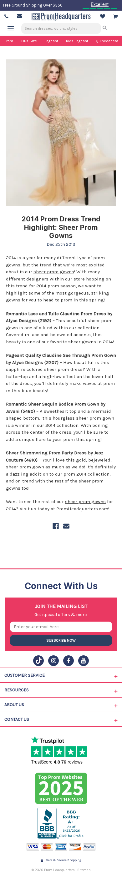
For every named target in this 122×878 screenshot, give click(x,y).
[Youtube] (83, 660)
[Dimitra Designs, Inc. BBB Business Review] (61, 823)
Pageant (51, 41)
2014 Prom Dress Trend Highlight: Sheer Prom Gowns (61, 227)
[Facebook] (56, 526)
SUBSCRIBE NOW (61, 640)
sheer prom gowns (53, 272)
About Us (14, 704)
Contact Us (16, 719)
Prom (8, 41)
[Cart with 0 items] (115, 16)
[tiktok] (38, 660)
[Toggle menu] (13, 28)
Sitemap (84, 870)
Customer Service (24, 675)
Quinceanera (107, 41)
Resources (16, 690)
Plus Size (29, 41)
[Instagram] (53, 660)
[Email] (66, 526)
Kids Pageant (77, 41)
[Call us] (6, 16)
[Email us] (19, 16)
